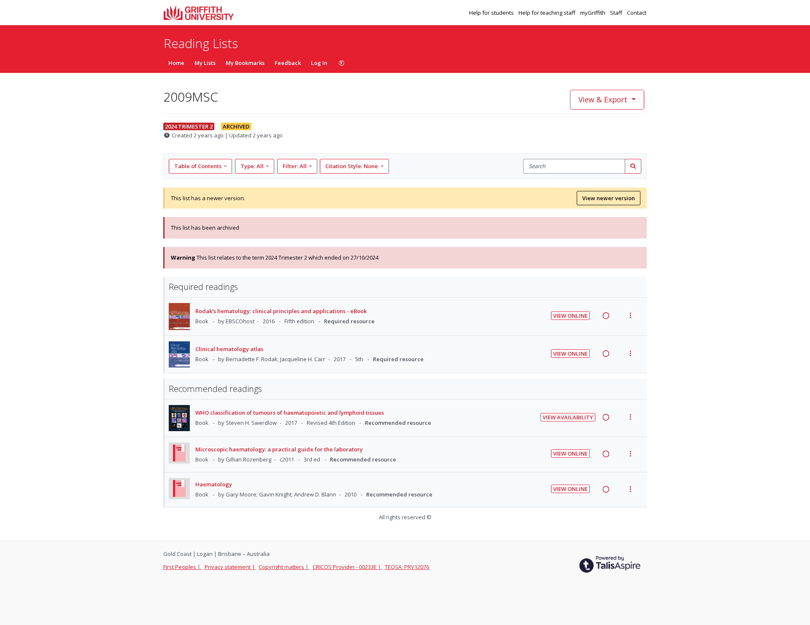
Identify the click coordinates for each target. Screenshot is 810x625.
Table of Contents (197, 166)
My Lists (205, 63)
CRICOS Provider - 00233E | (347, 567)
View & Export (602, 99)
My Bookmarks (245, 63)
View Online (570, 315)
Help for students (492, 12)
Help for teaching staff (547, 12)
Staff (617, 12)
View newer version (608, 198)
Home (176, 63)
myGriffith (593, 12)
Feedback (288, 63)
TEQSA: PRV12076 (407, 567)
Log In (319, 63)
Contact (636, 12)
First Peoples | (182, 567)
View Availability (568, 417)
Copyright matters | (284, 567)
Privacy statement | (230, 567)
